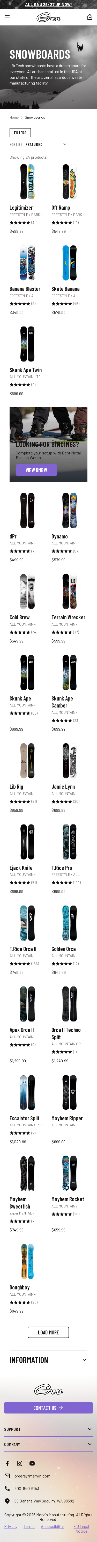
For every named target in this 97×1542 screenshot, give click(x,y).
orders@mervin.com (32, 1475)
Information (29, 1360)
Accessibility (52, 1526)
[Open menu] (10, 17)
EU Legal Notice (81, 1528)
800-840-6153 (26, 1488)
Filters (20, 132)
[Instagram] (20, 1463)
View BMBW (36, 470)
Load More (48, 1332)
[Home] (48, 17)
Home (14, 117)
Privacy (10, 1526)
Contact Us (45, 1408)
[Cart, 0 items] (90, 17)
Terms (29, 1526)
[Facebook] (7, 1463)
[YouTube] (32, 1463)
